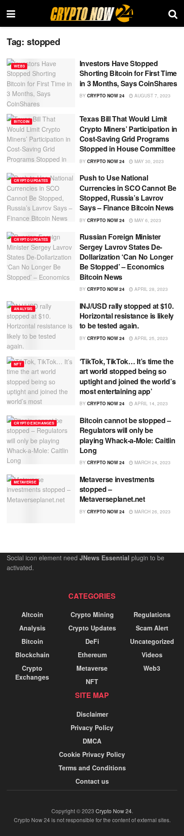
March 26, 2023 (152, 511)
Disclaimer (92, 714)
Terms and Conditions (92, 767)
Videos (152, 654)
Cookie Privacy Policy (92, 754)
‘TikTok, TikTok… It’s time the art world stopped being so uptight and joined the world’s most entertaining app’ (127, 376)
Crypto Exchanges (34, 422)
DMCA (92, 740)
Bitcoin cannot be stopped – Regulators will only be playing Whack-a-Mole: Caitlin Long (127, 435)
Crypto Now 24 (106, 95)
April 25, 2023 (150, 338)
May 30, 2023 (148, 161)
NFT (17, 363)
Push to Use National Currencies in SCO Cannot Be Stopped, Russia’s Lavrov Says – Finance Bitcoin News (127, 192)
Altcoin (32, 614)
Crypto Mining (92, 614)
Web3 (19, 65)
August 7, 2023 (152, 95)
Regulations (152, 614)
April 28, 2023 (150, 289)
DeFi (92, 641)
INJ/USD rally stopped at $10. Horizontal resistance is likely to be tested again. (126, 316)
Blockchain (32, 654)
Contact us (92, 781)
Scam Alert (152, 627)
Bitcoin (21, 121)
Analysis (23, 308)
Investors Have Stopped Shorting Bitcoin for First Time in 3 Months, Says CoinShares (128, 73)
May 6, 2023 (147, 220)
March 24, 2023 (152, 462)
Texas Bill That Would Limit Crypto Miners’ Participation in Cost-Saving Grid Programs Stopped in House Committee (128, 133)
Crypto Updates (31, 180)
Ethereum (92, 654)
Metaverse (25, 481)
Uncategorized (152, 641)
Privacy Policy (92, 727)
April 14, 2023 (150, 403)
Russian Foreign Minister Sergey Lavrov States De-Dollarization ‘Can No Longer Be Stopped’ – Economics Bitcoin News (126, 256)
